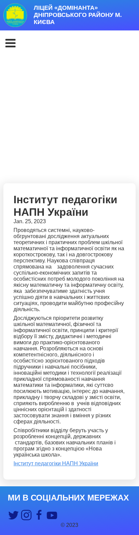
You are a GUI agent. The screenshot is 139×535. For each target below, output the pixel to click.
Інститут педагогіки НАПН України (55, 463)
